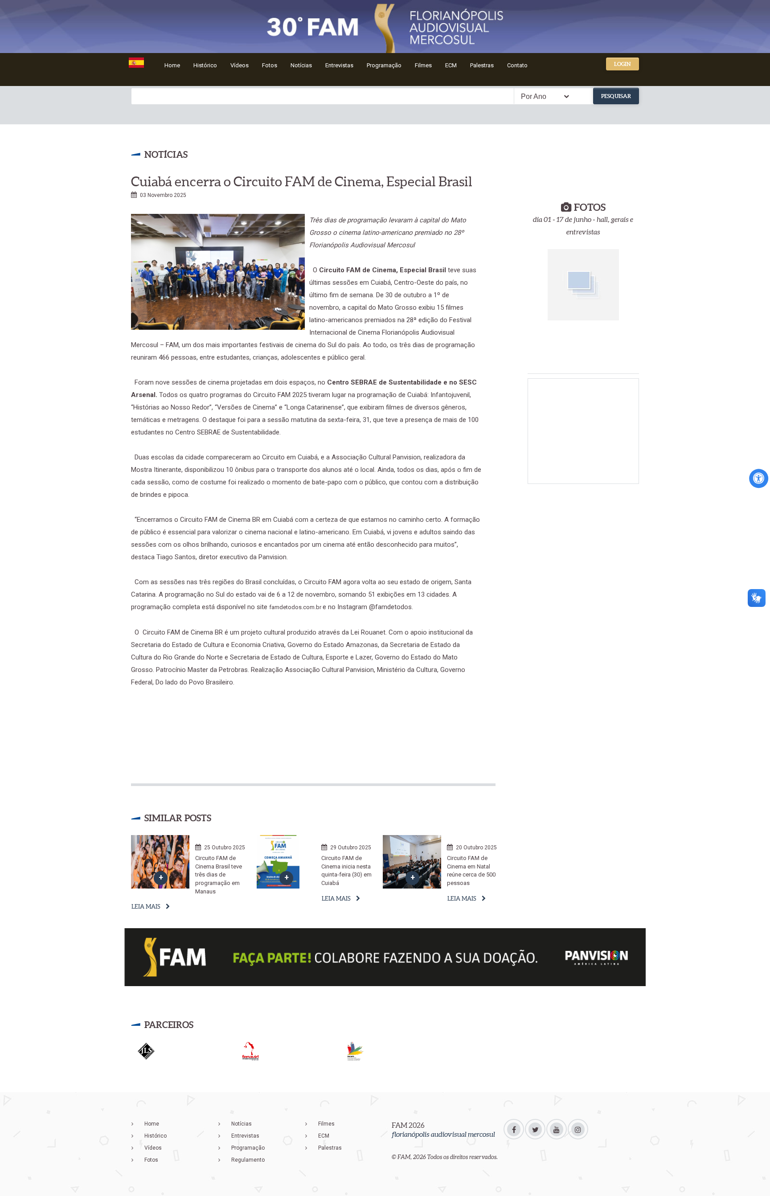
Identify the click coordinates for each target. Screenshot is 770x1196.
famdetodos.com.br (296, 607)
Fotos (269, 65)
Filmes (423, 65)
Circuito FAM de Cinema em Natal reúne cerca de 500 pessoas (471, 870)
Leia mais (145, 906)
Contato (517, 65)
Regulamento (248, 1160)
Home (172, 65)
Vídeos (239, 65)
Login (622, 64)
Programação (384, 65)
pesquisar (616, 96)
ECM (451, 65)
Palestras (482, 65)
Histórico (205, 65)
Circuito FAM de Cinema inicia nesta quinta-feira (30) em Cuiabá (346, 870)
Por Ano (533, 96)
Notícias (301, 65)
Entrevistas (339, 65)
